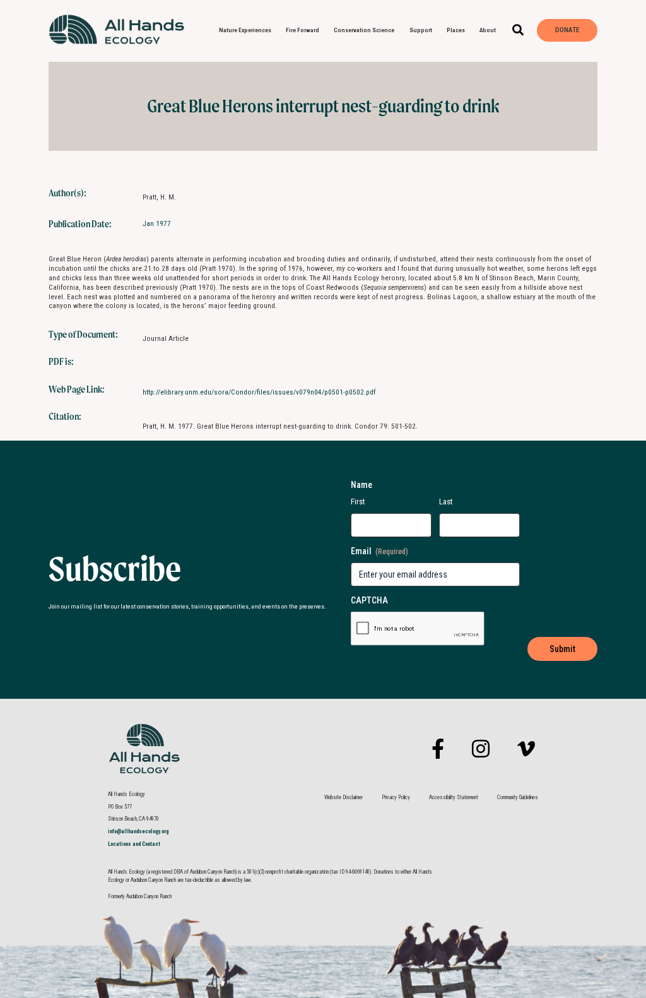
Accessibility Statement (453, 797)
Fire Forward (302, 30)
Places (456, 30)
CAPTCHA (369, 600)
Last (446, 501)
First (358, 501)
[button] (517, 30)
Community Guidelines (517, 797)
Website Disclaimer (343, 797)
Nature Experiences (245, 30)
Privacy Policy (396, 797)
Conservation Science (364, 30)
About (487, 30)
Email (379, 551)
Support (420, 30)
